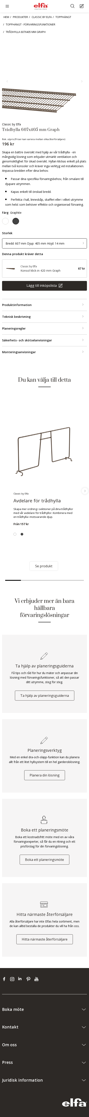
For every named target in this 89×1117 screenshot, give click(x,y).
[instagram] (13, 979)
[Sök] (73, 6)
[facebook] (5, 979)
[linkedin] (21, 979)
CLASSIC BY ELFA (42, 17)
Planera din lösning (45, 775)
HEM (6, 17)
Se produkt (43, 566)
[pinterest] (29, 979)
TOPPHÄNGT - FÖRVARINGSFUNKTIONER (30, 24)
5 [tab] (76, 580)
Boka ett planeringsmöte (44, 859)
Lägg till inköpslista (42, 285)
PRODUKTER (20, 17)
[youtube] (37, 979)
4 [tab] (60, 580)
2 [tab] (29, 580)
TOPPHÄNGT (63, 17)
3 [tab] (44, 580)
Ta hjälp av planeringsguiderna (44, 695)
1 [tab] (13, 580)
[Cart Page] (82, 6)
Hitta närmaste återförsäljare (44, 939)
